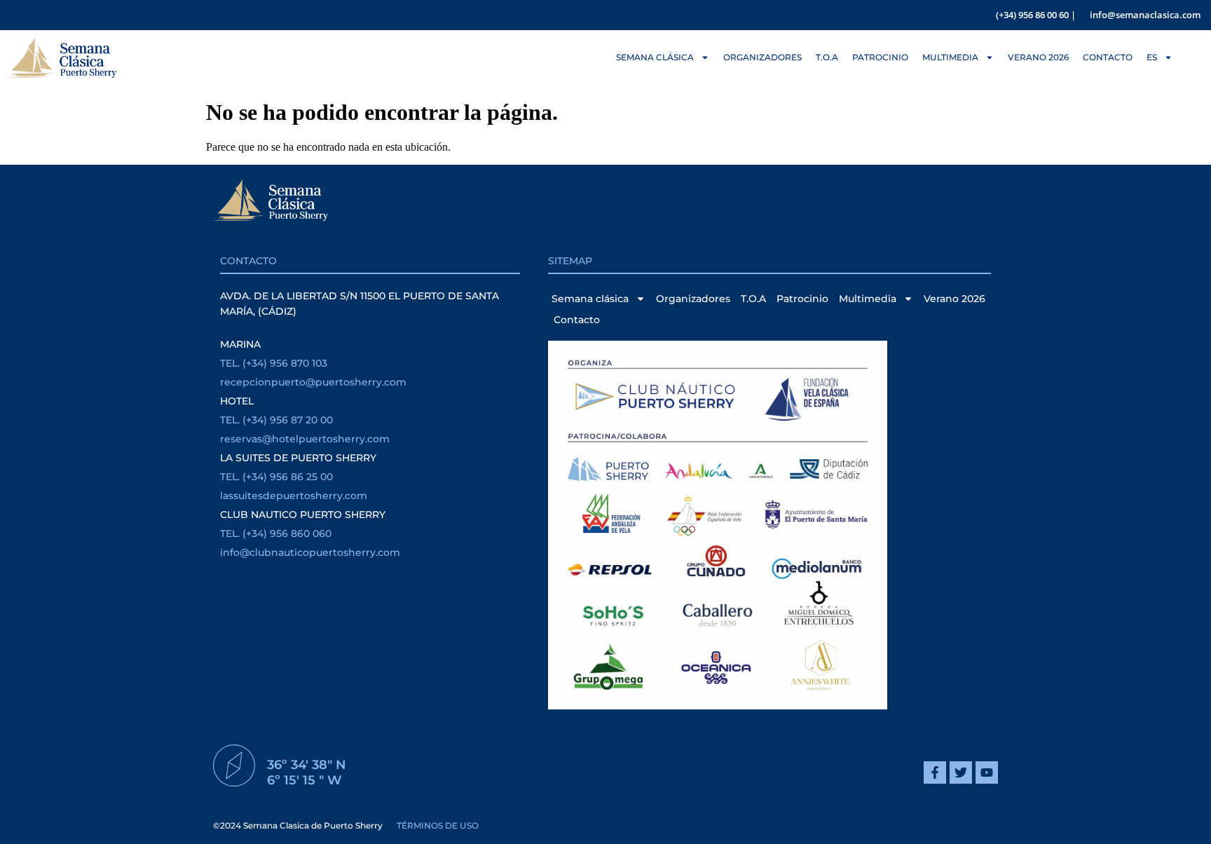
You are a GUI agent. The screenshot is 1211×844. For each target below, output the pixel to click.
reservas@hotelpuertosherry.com (305, 439)
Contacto (1108, 57)
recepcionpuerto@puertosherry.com (313, 382)
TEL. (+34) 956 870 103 (273, 363)
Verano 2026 (1038, 57)
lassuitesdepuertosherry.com (293, 495)
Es (1152, 57)
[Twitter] (961, 772)
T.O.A (827, 57)
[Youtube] (987, 772)
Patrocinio (880, 57)
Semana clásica (655, 57)
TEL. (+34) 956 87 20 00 (276, 420)
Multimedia (950, 57)
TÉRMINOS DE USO (438, 825)
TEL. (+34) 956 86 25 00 (276, 476)
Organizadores (762, 57)
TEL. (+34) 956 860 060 (275, 533)
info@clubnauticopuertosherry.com (310, 552)
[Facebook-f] (935, 772)
